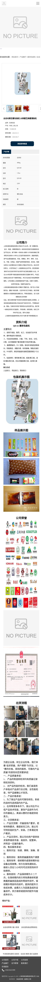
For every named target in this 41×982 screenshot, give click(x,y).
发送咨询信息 (22, 144)
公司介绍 (14, 960)
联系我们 (24, 963)
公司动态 (24, 960)
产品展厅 (23, 57)
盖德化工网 (27, 979)
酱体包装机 (32, 57)
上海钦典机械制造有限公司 (27, 976)
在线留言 (5, 967)
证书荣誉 (14, 963)
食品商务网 (19, 979)
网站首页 (15, 57)
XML (37, 976)
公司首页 (5, 960)
